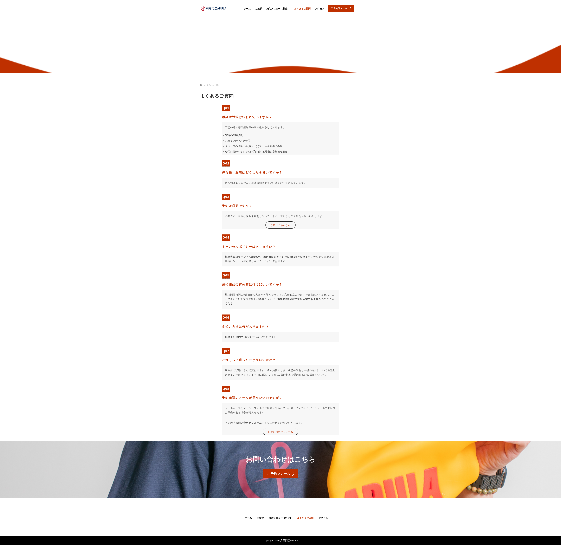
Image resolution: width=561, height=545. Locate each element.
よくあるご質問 (302, 8)
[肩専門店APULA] (213, 8)
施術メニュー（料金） (278, 8)
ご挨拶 (258, 8)
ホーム (247, 8)
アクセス (319, 8)
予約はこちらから (280, 225)
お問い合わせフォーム (280, 431)
